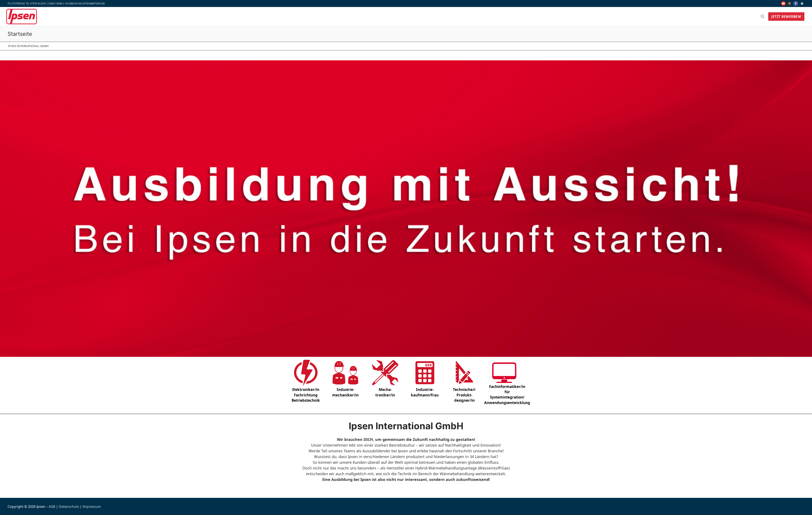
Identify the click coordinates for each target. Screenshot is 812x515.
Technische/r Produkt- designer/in (464, 395)
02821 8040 (55, 3)
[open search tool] (762, 16)
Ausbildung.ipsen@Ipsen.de (85, 3)
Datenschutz (69, 506)
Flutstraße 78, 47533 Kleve (27, 3)
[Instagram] (789, 3)
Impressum (91, 506)
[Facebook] (795, 3)
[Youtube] (783, 3)
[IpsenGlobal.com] (802, 3)
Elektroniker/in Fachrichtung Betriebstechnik (306, 395)
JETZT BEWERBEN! (786, 16)
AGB (52, 506)
